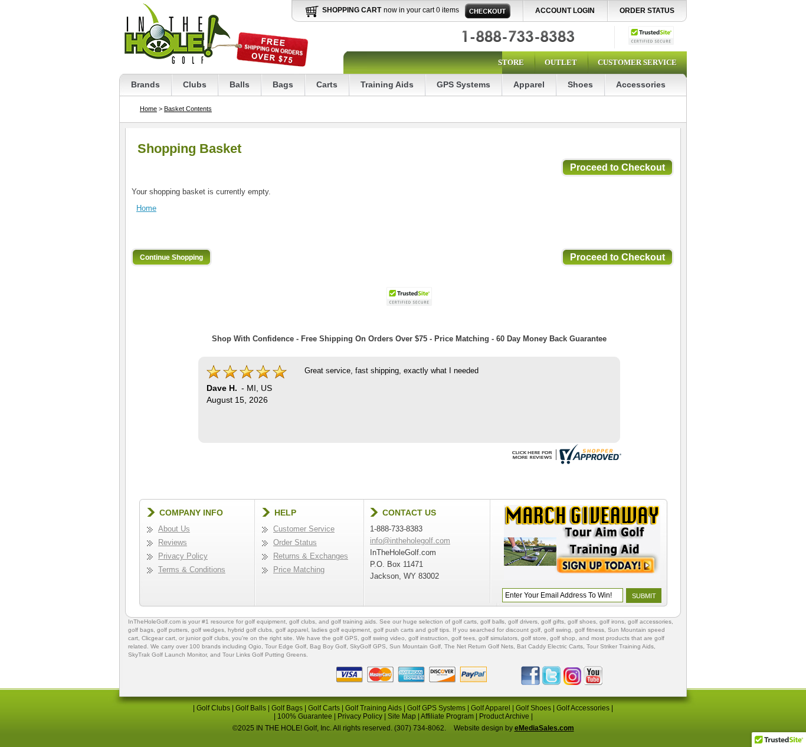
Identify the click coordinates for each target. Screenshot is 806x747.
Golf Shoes (533, 708)
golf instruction (428, 638)
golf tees (463, 638)
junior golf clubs (207, 638)
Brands (145, 84)
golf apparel (292, 630)
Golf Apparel (490, 708)
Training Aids (387, 84)
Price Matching (299, 569)
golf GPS (345, 638)
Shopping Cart (351, 10)
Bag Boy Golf (328, 646)
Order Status (647, 10)
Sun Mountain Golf (415, 646)
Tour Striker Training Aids (620, 646)
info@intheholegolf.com (410, 540)
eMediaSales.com (544, 728)
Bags (283, 84)
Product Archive (504, 716)
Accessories (641, 84)
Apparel (529, 84)
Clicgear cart (158, 638)
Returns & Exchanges (310, 556)
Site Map (402, 716)
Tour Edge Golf (285, 646)
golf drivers (523, 621)
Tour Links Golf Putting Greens (264, 654)
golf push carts (393, 630)
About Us (174, 528)
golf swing (557, 630)
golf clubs (302, 621)
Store (511, 62)
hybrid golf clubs (250, 630)
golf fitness (589, 630)
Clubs (195, 84)
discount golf (523, 630)
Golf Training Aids (373, 708)
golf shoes (582, 621)
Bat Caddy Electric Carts (550, 646)
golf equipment (265, 621)
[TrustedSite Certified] (651, 35)
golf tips (438, 630)
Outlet (561, 62)
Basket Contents (188, 108)
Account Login (565, 10)
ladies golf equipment (341, 630)
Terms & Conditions (191, 569)
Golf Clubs (213, 708)
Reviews (172, 542)
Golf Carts (324, 708)
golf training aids (353, 621)
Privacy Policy (183, 556)
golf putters (172, 630)
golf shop (562, 638)
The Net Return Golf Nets (478, 646)
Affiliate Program (447, 716)
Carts (327, 84)
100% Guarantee (304, 716)
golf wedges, (209, 630)
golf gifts (552, 621)
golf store (533, 638)
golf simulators (498, 638)
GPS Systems (463, 84)
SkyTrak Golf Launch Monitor (167, 654)
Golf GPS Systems (436, 708)
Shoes (580, 84)
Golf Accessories (583, 708)
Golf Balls (250, 708)
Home (148, 108)
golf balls (492, 621)
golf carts (464, 621)
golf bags (140, 630)
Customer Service (637, 62)
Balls (240, 84)
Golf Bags (287, 708)
